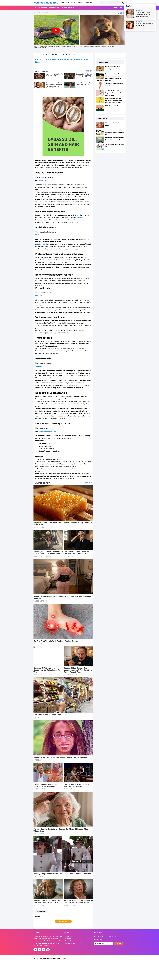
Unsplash (38, 295)
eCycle (43, 180)
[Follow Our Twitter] (39, 949)
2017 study (42, 244)
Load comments (63, 921)
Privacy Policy (69, 941)
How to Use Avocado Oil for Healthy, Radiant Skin (52, 7)
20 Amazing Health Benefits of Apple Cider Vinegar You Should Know (114, 132)
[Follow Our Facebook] (35, 949)
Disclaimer (68, 939)
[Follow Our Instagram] (43, 949)
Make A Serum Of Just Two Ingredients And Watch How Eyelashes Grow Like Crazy (113, 100)
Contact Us (68, 936)
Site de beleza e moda (48, 431)
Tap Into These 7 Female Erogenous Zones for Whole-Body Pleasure (113, 93)
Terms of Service (70, 943)
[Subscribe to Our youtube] (48, 949)
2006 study (79, 217)
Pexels (37, 234)
